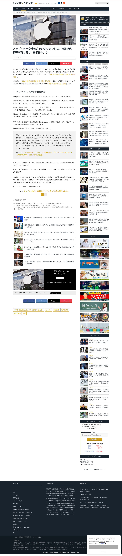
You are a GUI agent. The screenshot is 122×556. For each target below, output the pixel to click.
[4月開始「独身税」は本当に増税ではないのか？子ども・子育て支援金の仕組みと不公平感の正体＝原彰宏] (84, 221)
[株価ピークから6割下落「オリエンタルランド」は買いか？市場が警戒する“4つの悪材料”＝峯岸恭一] (84, 213)
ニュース (16, 8)
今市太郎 (63, 491)
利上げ (61, 495)
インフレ (68, 491)
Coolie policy (102, 543)
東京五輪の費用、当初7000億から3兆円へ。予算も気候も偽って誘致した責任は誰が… (99, 383)
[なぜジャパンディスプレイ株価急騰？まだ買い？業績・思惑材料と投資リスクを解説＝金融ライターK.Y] (84, 229)
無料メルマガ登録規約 (86, 432)
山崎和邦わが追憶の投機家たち (21, 509)
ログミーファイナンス (65, 498)
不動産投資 (39, 8)
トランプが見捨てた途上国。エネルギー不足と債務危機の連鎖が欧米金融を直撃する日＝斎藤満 (98, 187)
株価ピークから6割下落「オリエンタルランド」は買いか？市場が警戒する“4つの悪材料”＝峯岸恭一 (99, 212)
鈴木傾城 (60, 505)
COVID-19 (59, 503)
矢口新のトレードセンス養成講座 (21, 515)
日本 (68, 500)
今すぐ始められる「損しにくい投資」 (48, 3)
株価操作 (56, 310)
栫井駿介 (72, 507)
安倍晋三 (48, 493)
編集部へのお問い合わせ (86, 462)
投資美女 (15, 524)
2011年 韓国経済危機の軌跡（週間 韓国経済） (37, 81)
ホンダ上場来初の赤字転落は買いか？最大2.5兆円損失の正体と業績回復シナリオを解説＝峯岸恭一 (99, 196)
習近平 (56, 498)
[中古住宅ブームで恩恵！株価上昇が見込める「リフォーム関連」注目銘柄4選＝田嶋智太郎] (84, 155)
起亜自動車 (17, 313)
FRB (70, 500)
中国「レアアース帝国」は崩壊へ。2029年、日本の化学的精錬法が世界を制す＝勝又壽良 (99, 37)
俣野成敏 (51, 507)
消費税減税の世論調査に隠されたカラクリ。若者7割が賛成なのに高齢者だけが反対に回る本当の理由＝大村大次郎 (99, 133)
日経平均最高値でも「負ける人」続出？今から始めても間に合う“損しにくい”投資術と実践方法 (99, 29)
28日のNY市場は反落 (85, 494)
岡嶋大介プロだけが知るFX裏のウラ (22, 512)
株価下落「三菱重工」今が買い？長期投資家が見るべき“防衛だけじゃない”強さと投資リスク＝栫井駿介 (98, 101)
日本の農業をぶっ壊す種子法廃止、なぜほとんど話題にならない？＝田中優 (98, 414)
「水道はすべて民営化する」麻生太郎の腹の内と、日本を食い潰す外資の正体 (98, 407)
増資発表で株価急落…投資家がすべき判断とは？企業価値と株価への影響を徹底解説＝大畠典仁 (98, 204)
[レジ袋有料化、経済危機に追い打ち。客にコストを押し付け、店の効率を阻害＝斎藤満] (18, 256)
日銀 (72, 510)
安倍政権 (57, 493)
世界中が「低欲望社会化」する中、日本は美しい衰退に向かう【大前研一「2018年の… (98, 399)
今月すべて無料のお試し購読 (56, 83)
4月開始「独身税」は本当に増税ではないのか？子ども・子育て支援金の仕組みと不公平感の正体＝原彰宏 (99, 220)
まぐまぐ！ (40, 537)
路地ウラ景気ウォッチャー (20, 521)
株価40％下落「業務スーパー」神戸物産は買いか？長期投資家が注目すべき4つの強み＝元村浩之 (99, 163)
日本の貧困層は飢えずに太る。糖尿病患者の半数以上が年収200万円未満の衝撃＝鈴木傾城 (98, 93)
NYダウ (56, 505)
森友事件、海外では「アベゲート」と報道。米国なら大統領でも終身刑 (98, 341)
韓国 (24, 313)
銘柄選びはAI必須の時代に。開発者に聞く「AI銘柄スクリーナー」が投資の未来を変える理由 (96, 19)
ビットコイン (67, 510)
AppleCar (48, 310)
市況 (70, 8)
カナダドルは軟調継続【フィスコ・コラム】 (91, 502)
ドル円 (73, 491)
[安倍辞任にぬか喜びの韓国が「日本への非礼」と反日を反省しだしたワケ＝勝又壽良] (18, 219)
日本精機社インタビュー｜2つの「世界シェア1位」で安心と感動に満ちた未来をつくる (38, 203)
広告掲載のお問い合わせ (86, 461)
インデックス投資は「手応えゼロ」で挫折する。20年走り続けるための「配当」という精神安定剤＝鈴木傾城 (99, 141)
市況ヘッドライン (17, 506)
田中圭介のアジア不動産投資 (20, 518)
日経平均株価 (57, 491)
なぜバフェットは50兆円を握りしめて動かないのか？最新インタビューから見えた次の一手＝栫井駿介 (98, 53)
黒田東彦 (69, 503)
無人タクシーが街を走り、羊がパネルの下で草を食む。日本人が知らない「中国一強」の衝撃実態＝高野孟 (98, 125)
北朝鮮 (53, 489)
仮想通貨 (67, 507)
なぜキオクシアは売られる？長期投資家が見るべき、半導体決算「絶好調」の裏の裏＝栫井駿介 (98, 117)
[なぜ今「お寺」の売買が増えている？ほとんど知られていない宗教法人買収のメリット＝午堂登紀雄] (18, 241)
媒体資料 (82, 459)
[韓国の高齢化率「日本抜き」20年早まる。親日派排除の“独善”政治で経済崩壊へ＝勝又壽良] (18, 226)
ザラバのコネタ (17, 530)
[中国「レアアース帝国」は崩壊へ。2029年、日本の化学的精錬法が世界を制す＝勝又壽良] (84, 171)
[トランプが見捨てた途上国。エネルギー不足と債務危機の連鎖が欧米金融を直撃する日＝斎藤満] (84, 188)
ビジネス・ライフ (51, 8)
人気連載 (61, 8)
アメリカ (71, 514)
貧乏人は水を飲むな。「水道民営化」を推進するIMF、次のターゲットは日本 (98, 68)
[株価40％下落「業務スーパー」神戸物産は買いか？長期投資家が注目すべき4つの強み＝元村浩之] (84, 163)
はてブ (40, 63)
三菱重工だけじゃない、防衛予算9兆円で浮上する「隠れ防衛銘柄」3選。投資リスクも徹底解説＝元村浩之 (99, 179)
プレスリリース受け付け (86, 464)
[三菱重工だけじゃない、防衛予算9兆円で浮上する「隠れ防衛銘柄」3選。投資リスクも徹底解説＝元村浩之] (84, 180)
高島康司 (48, 489)
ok (103, 547)
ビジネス (105, 64)
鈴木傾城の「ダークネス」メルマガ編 (59, 514)
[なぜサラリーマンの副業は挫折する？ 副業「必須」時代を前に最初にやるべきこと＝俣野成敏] (18, 248)
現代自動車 (64, 310)
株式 (23, 8)
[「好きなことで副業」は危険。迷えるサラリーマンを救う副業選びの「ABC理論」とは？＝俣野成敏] (18, 234)
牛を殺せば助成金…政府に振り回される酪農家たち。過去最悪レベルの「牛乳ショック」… (98, 350)
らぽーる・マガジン (59, 507)
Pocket (66, 63)
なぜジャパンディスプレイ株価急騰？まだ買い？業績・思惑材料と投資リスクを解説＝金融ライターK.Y (98, 229)
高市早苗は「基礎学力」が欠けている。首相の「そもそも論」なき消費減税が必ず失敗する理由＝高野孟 (98, 109)
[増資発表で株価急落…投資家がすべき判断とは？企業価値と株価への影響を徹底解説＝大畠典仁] (84, 205)
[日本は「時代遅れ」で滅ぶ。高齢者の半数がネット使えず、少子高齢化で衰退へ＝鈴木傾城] (18, 263)
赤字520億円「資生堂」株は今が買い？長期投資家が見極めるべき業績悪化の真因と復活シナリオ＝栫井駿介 (98, 76)
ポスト (54, 63)
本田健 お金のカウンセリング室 (21, 527)
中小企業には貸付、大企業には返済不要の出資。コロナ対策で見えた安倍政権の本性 (98, 367)
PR (13, 532)
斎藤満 (61, 510)
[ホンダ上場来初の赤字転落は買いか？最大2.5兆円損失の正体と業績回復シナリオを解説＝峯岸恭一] (84, 196)
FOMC (57, 495)
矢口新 (53, 493)
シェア (27, 63)
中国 (73, 503)
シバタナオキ (49, 505)
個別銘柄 (64, 503)
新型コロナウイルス (60, 489)
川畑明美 (51, 498)
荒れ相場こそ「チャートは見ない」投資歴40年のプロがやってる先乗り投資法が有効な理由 (98, 45)
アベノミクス (52, 503)
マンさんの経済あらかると (56, 512)
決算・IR (76, 8)
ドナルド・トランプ (54, 510)
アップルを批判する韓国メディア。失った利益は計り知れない (46, 191)
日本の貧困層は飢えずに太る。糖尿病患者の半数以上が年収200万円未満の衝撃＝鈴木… (99, 391)
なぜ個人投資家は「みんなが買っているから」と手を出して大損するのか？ (35, 205)
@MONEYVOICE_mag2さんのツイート (94, 469)
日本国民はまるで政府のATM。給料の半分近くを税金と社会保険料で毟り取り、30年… (98, 375)
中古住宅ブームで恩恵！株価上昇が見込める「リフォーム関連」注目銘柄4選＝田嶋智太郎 (99, 154)
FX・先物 (30, 8)
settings (103, 551)
